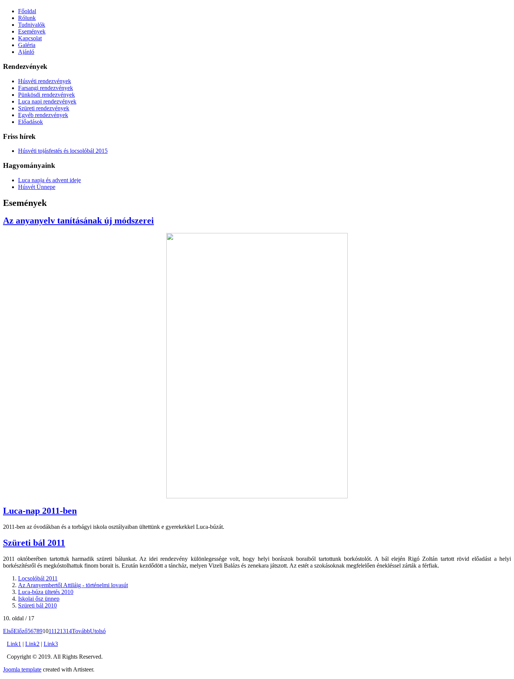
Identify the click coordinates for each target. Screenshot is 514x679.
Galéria (26, 45)
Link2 (32, 644)
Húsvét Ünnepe (36, 187)
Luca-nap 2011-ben (40, 511)
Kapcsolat (30, 38)
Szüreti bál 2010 (37, 605)
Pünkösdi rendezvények (46, 94)
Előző (20, 631)
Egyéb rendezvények (43, 115)
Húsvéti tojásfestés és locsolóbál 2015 (63, 151)
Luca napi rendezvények (47, 101)
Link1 (14, 644)
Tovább (81, 631)
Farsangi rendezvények (45, 88)
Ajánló (26, 52)
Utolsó (98, 631)
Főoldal (27, 11)
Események (32, 31)
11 (51, 631)
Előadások (30, 122)
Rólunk (27, 18)
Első (8, 631)
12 (57, 631)
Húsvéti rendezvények (44, 81)
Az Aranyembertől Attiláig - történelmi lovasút (73, 585)
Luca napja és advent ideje (49, 180)
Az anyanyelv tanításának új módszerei (78, 220)
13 (63, 631)
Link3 (51, 644)
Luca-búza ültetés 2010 (45, 592)
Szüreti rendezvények (43, 108)
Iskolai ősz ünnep (38, 598)
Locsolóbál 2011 (38, 578)
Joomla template (22, 669)
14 (69, 631)
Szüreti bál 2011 (34, 543)
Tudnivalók (31, 24)
